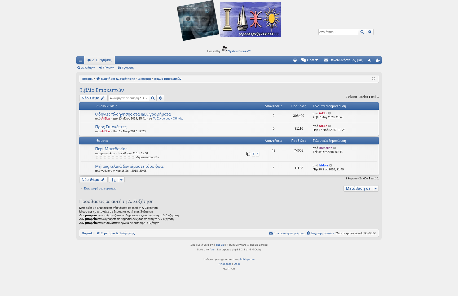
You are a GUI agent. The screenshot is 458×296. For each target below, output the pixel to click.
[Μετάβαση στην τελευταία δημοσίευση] (330, 113)
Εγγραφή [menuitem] (379, 61)
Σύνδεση (108, 67)
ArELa (105, 118)
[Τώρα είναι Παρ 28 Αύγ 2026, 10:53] (373, 79)
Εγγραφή (128, 67)
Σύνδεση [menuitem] (371, 61)
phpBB (220, 244)
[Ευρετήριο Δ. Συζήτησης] (229, 21)
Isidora (323, 165)
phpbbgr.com (246, 259)
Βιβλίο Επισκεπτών (101, 90)
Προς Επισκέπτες (110, 126)
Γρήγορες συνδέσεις (81, 61)
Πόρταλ (87, 78)
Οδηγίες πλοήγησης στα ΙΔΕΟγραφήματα (133, 114)
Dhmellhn (325, 147)
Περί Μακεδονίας (111, 148)
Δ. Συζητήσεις (102, 60)
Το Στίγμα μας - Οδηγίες (168, 118)
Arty (212, 249)
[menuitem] (295, 60)
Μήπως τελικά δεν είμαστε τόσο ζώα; (129, 166)
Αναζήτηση (88, 67)
